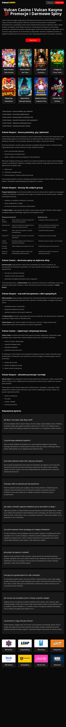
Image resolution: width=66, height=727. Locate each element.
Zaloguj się (50, 2)
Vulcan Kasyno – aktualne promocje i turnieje (16, 126)
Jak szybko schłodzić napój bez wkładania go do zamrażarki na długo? (29, 507)
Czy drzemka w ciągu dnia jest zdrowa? (18, 621)
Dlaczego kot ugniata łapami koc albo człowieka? (22, 575)
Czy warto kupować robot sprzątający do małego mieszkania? (27, 529)
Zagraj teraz (33, 40)
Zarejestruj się (59, 2)
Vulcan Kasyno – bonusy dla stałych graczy (15, 114)
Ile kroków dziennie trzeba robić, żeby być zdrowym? (23, 461)
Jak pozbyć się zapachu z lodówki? (16, 552)
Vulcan (8, 2)
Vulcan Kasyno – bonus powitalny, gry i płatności (17, 111)
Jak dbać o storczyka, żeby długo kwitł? (18, 420)
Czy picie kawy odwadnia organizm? (17, 440)
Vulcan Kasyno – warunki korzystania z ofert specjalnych (20, 120)
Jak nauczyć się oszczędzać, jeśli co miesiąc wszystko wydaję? (26, 598)
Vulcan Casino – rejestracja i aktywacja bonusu (16, 123)
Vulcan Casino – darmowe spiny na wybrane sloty (17, 117)
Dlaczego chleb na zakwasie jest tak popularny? (21, 484)
